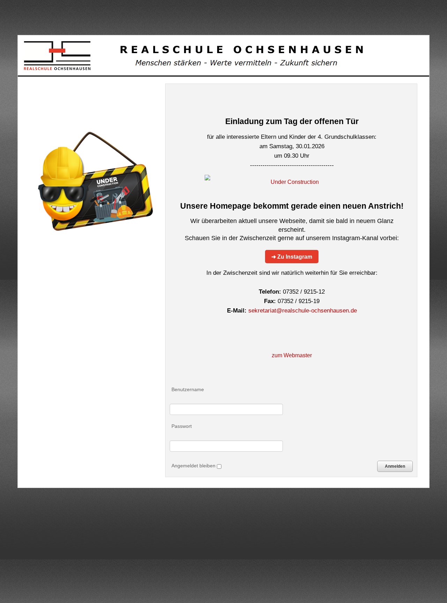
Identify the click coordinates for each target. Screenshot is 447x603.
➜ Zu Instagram (291, 256)
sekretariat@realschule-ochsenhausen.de (302, 310)
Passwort (181, 426)
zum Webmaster (292, 355)
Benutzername (187, 389)
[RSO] (192, 55)
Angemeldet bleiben (194, 465)
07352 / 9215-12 (304, 291)
